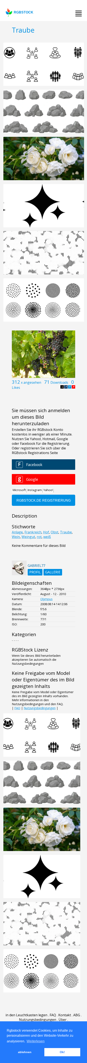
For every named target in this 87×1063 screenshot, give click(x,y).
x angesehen (31, 382)
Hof (46, 532)
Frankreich (32, 532)
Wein (16, 536)
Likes (16, 387)
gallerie (52, 572)
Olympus (46, 599)
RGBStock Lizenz (30, 649)
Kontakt (64, 1015)
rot (39, 536)
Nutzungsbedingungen (40, 708)
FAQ (17, 708)
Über (62, 1019)
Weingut (28, 536)
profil (35, 572)
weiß (47, 536)
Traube (66, 532)
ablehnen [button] (24, 1052)
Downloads (59, 382)
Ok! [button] (62, 1052)
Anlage (17, 532)
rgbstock (23, 12)
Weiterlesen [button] (36, 1041)
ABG (76, 1015)
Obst (54, 532)
